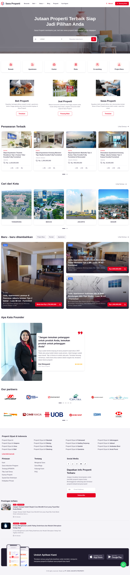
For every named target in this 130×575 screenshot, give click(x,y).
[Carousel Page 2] (67, 174)
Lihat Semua (122, 126)
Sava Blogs (38, 465)
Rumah (51, 237)
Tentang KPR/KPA (8, 468)
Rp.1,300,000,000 (115, 304)
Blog (48, 3)
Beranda (26, 3)
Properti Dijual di (7, 440)
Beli (33, 3)
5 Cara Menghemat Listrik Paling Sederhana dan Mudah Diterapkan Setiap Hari (37, 527)
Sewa (41, 3)
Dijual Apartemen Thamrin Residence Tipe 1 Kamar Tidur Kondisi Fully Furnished (14, 155)
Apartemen (61, 237)
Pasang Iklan (65, 113)
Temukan (22, 113)
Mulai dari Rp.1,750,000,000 (46, 304)
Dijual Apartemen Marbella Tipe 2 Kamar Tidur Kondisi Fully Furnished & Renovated (80, 155)
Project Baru (41, 237)
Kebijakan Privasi (8, 481)
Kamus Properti (7, 475)
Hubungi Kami (39, 468)
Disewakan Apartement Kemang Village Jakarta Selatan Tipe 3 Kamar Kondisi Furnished (112, 155)
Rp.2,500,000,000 (115, 269)
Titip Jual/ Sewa (7, 472)
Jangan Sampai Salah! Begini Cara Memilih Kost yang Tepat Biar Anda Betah (36, 508)
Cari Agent (64, 3)
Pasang (123, 3)
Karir (3, 462)
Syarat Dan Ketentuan (9, 478)
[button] (96, 557)
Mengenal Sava (39, 462)
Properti (55, 3)
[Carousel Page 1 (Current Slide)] (63, 174)
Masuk (110, 3)
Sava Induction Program (10, 465)
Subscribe (81, 495)
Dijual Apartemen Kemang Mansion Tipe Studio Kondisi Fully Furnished (49, 154)
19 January (17, 517)
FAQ (35, 472)
